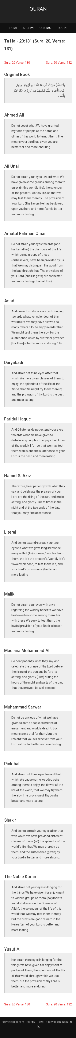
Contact (46, 28)
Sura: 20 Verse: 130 (17, 62)
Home (14, 28)
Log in (62, 28)
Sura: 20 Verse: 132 (59, 62)
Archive (29, 28)
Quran (38, 9)
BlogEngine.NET (64, 1022)
